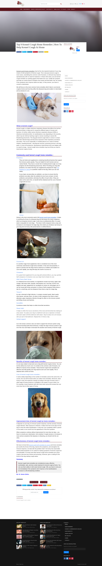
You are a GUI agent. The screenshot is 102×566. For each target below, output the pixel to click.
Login (77, 3)
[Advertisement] (39, 62)
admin (77, 46)
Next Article (43, 482)
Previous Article (34, 482)
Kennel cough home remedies (25, 71)
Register (72, 3)
